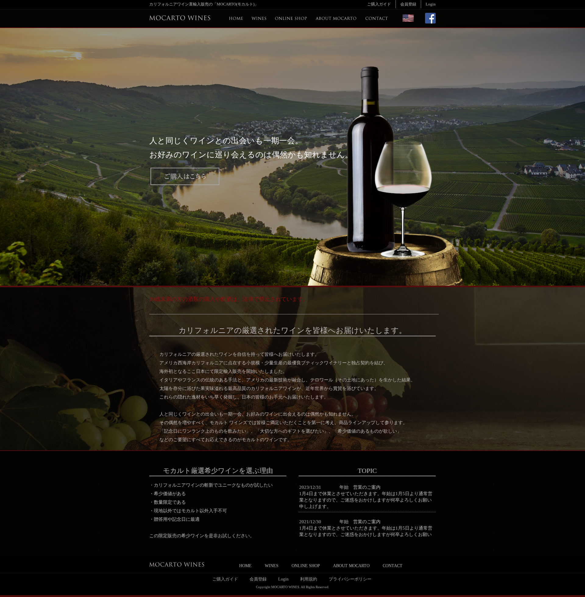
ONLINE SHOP (306, 565)
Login (431, 4)
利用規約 (308, 579)
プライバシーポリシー (350, 579)
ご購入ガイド (379, 4)
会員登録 (408, 4)
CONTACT (392, 565)
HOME (245, 565)
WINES (271, 565)
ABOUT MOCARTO (351, 565)
